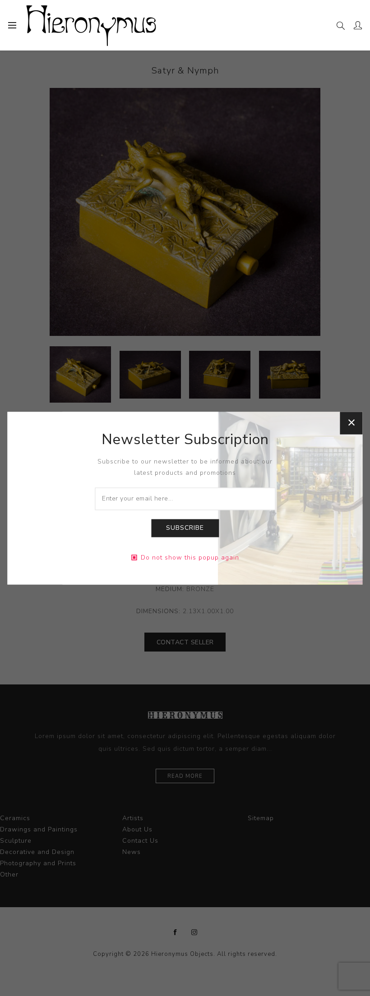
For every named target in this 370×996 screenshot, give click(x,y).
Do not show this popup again (190, 557)
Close (351, 423)
